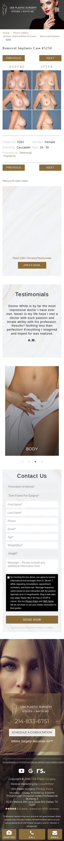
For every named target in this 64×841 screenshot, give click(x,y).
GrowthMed (45, 784)
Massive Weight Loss (32, 404)
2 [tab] (29, 461)
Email (55, 837)
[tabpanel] (32, 411)
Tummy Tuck (31, 395)
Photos (9, 837)
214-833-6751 (32, 721)
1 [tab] (22, 461)
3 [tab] (35, 461)
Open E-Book (32, 265)
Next (50, 58)
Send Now (32, 619)
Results (16, 762)
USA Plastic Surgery (8, 1)
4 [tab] (41, 461)
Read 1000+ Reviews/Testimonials (32, 258)
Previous (13, 58)
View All (32, 430)
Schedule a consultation (32, 732)
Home (6, 33)
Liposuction (32, 421)
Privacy (41, 628)
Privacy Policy (31, 601)
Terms (49, 628)
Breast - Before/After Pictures (19, 36)
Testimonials (30, 762)
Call (32, 837)
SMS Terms (48, 601)
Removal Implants (50, 36)
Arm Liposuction (32, 387)
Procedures (47, 762)
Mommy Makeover (32, 412)
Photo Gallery (21, 33)
